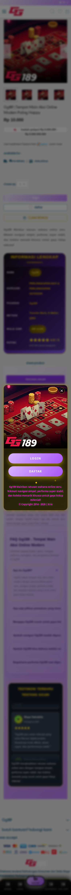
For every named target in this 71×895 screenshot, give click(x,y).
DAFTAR (35, 471)
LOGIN (35, 458)
